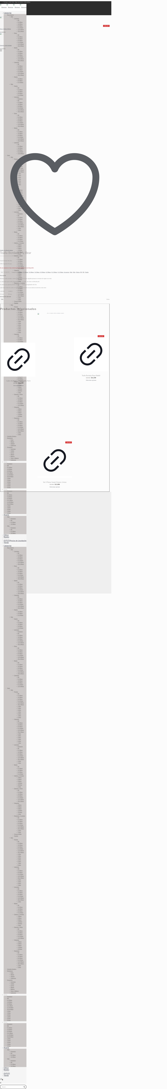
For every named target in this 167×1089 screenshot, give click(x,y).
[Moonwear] (13, 7)
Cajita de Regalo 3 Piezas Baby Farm (18, 381)
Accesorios (66, 272)
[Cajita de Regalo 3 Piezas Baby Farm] (18, 328)
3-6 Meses (31, 272)
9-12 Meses (54, 272)
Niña (71, 272)
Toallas (86, 272)
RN (81, 272)
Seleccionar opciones (18, 385)
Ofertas (78, 272)
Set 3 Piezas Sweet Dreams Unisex (54, 482)
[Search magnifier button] (24, 1087)
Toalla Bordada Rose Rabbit (91, 375)
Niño (74, 272)
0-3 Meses (19, 272)
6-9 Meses (42, 272)
